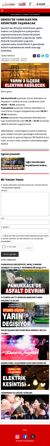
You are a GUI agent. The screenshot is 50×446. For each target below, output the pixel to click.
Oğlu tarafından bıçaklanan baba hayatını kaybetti (36, 165)
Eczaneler (25, 14)
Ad (3, 218)
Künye (25, 430)
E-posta (5, 227)
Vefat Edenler (35, 14)
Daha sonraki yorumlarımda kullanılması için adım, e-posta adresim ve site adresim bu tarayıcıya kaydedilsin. (25, 238)
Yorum (4, 190)
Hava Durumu (15, 14)
